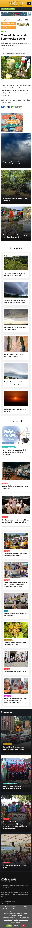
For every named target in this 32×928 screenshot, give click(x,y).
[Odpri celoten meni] (29, 3)
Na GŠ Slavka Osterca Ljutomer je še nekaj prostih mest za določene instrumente (14, 452)
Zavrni (23, 925)
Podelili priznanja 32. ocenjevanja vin (15, 671)
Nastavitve (16, 925)
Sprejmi (9, 925)
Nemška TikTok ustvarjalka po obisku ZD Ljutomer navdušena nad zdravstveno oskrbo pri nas (15, 700)
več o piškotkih (8, 920)
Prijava (28, 8)
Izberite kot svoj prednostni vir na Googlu (14, 53)
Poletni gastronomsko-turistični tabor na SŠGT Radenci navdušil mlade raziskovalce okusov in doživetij (15, 584)
